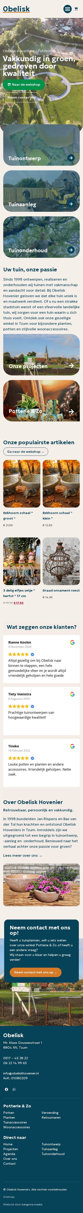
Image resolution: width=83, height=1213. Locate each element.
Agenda (9, 1154)
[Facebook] (6, 1089)
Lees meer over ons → (22, 855)
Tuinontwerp (51, 1144)
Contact (9, 1163)
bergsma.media (32, 1204)
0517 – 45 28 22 (15, 1058)
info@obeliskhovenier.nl (21, 1073)
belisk (16, 9)
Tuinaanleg (50, 1149)
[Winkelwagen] (76, 9)
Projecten (10, 1149)
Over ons (10, 1159)
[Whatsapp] (14, 1089)
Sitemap (8, 1196)
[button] (67, 9)
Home (7, 1144)
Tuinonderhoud (53, 1154)
